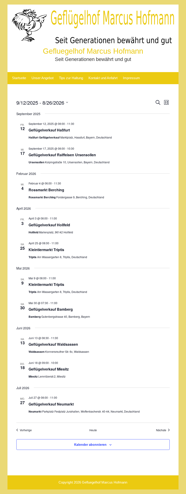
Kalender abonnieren (90, 444)
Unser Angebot (43, 78)
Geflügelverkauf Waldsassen (53, 344)
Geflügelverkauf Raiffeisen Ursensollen (62, 154)
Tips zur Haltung (71, 78)
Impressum (131, 78)
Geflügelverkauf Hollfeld (49, 224)
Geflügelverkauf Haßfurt (49, 130)
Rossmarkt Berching (46, 189)
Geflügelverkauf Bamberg (51, 309)
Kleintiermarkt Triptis (46, 249)
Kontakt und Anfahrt (102, 78)
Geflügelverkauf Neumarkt (51, 404)
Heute (93, 430)
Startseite (19, 78)
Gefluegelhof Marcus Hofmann (93, 51)
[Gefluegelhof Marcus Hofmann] (93, 43)
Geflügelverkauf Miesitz (49, 369)
